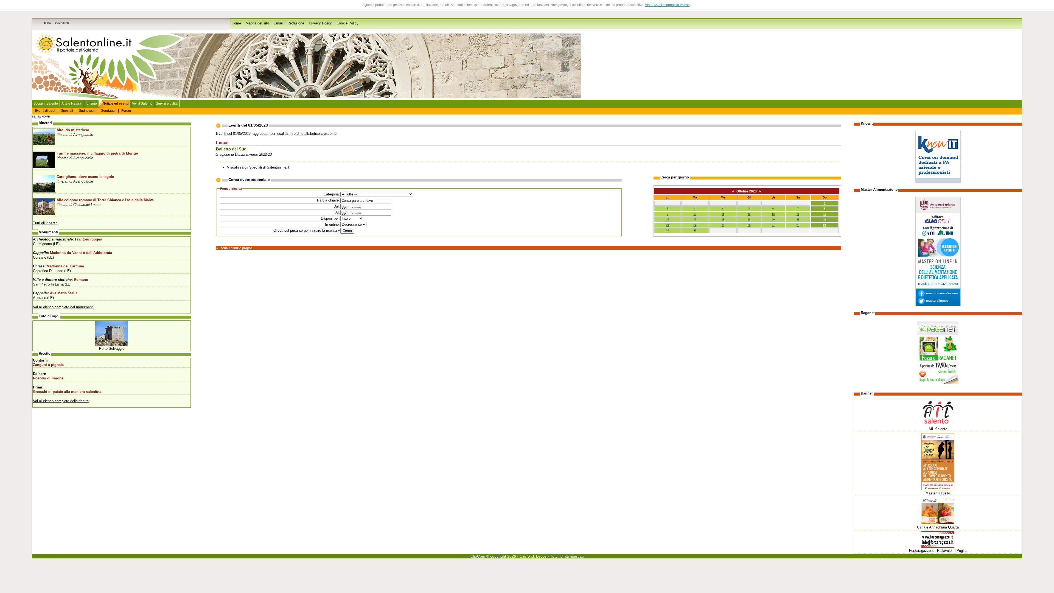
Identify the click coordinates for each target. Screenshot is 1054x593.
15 (824, 214)
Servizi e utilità (167, 103)
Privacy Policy (320, 23)
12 (749, 214)
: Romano (60, 280)
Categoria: (332, 194)
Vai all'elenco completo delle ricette (61, 401)
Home (236, 23)
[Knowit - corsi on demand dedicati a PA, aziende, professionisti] (938, 182)
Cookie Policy (347, 23)
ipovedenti (62, 23)
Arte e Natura (71, 103)
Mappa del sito (257, 23)
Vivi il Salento (142, 103)
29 (824, 225)
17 (695, 219)
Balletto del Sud (231, 149)
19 (749, 219)
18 (723, 219)
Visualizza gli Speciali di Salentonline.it (258, 167)
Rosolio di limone (48, 378)
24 (695, 225)
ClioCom (477, 556)
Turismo (91, 103)
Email (278, 23)
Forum (126, 111)
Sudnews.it (87, 111)
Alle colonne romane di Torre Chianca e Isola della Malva (105, 200)
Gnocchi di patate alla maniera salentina (67, 392)
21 (798, 219)
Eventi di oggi (45, 111)
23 (667, 225)
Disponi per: (330, 218)
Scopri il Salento (45, 103)
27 (773, 225)
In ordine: (332, 224)
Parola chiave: (328, 200)
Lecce (222, 142)
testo (47, 23)
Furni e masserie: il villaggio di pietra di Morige (97, 153)
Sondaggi (108, 111)
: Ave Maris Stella (55, 293)
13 (773, 214)
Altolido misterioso (73, 130)
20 (773, 219)
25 (723, 225)
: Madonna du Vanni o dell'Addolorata (72, 253)
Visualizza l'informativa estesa (667, 5)
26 (749, 225)
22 (824, 219)
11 (723, 214)
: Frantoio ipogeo (67, 239)
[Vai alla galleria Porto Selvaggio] (111, 344)
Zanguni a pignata (48, 365)
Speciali (67, 111)
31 (695, 230)
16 (667, 219)
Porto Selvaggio (111, 348)
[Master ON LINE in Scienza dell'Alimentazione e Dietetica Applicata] (938, 305)
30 (667, 230)
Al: (337, 212)
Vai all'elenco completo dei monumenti (63, 307)
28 (798, 225)
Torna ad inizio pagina (236, 248)
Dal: (336, 206)
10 (695, 214)
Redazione (295, 23)
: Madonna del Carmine (58, 266)
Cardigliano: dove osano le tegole (85, 177)
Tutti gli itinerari (45, 223)
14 (798, 214)
